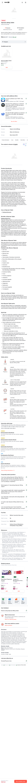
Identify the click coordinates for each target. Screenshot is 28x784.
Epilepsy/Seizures (6, 212)
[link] (7, 2)
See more (3, 435)
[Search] (22, 2)
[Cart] (25, 2)
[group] (14, 9)
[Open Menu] (2, 2)
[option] (5, 140)
